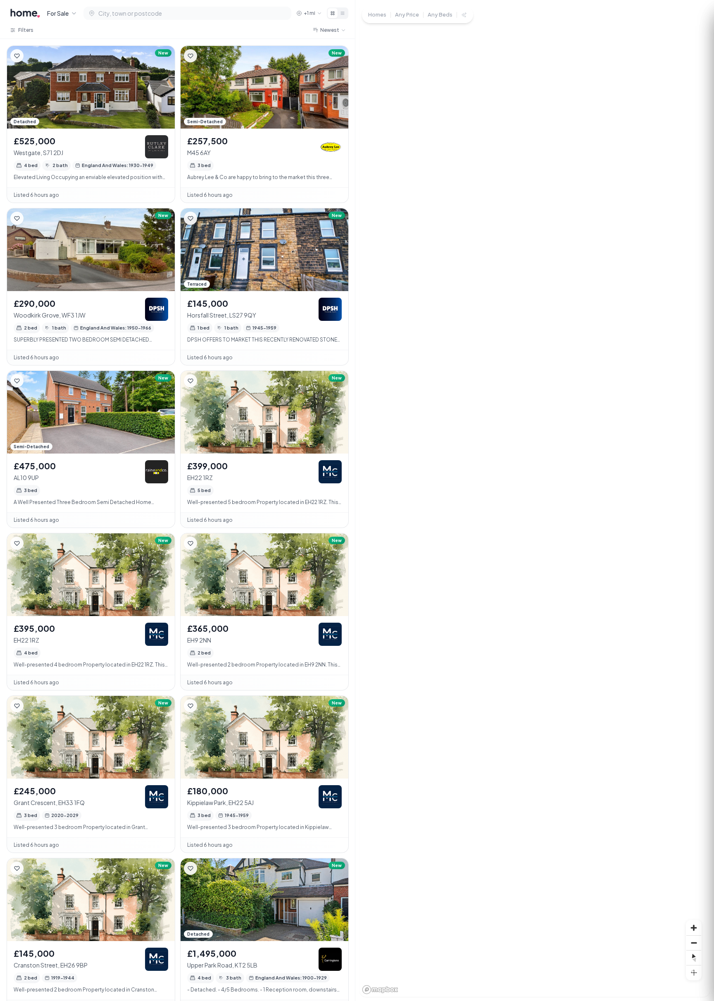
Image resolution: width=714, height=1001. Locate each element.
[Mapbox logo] (380, 989)
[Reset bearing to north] (693, 957)
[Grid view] (333, 13)
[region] (534, 500)
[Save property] (17, 55)
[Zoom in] (693, 927)
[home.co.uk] (25, 13)
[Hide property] (33, 55)
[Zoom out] (693, 942)
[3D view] (693, 972)
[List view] (342, 13)
